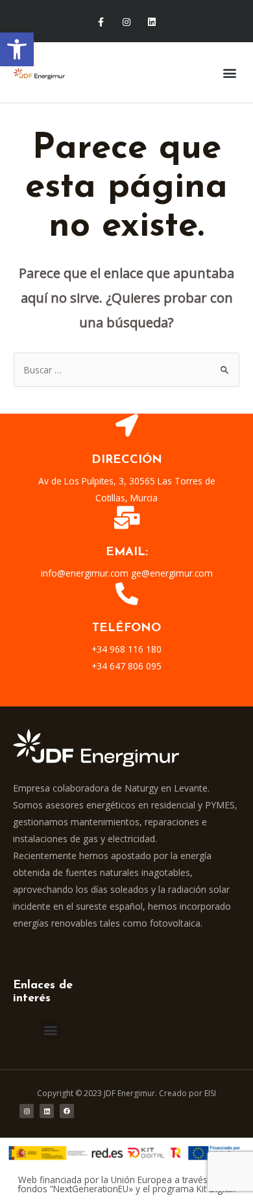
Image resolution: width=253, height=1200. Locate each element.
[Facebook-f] (101, 22)
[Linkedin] (152, 22)
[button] (17, 49)
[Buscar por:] (126, 370)
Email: (127, 552)
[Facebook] (67, 1111)
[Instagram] (126, 22)
